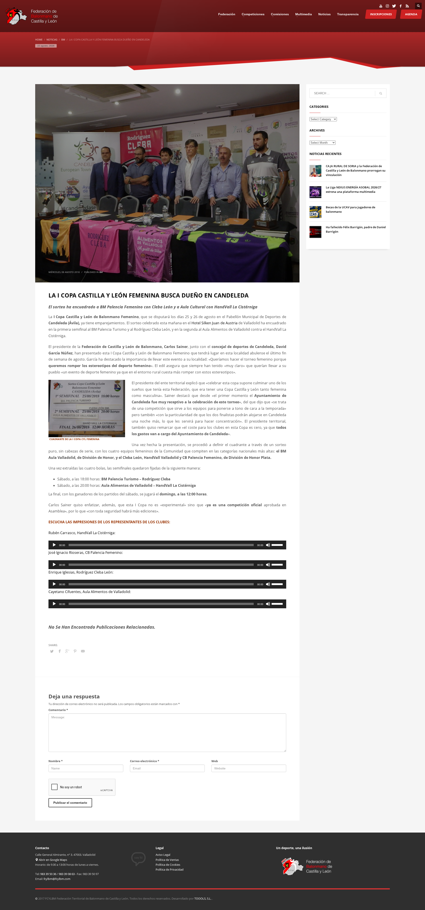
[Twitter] (394, 6)
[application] (167, 545)
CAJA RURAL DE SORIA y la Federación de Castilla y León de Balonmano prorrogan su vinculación (355, 170)
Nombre (55, 761)
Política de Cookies (168, 865)
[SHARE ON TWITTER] (51, 651)
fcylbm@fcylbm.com (57, 879)
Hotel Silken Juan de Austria (214, 323)
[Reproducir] (54, 545)
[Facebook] (400, 6)
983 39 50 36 (48, 874)
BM (101, 272)
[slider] (278, 545)
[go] (380, 93)
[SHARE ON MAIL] (82, 651)
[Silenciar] (268, 545)
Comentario (58, 710)
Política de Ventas (167, 860)
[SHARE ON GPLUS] (67, 651)
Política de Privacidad (170, 869)
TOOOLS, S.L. (203, 898)
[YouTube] (380, 6)
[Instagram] (387, 6)
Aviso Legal (163, 855)
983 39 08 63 (67, 874)
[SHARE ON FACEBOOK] (59, 651)
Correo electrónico (144, 761)
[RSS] (407, 6)
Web (214, 761)
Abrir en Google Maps (52, 860)
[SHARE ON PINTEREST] (75, 651)
